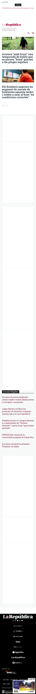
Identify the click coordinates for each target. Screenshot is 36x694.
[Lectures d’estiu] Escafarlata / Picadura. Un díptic (16, 445)
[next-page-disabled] (6, 106)
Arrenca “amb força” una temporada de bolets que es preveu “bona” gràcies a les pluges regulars (17, 58)
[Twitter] (19, 620)
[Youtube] (22, 620)
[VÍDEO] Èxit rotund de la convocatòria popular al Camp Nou (18, 436)
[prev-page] (3, 106)
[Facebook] (13, 620)
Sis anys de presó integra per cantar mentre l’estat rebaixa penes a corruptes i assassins (18, 400)
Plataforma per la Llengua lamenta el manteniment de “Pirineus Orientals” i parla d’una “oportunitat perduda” (18, 424)
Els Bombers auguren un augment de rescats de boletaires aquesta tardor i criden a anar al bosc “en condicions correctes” (18, 92)
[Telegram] (17, 620)
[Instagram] (15, 620)
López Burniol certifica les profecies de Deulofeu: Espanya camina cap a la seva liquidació (16, 411)
